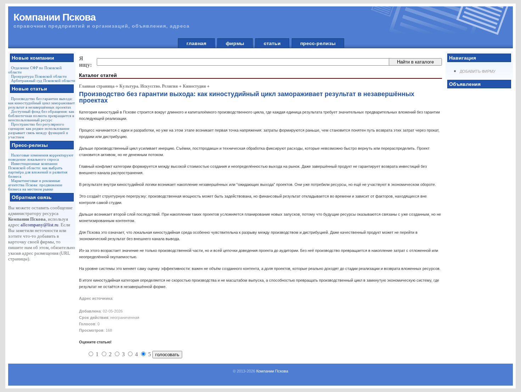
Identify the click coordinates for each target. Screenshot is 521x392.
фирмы (235, 43)
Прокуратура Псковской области (39, 76)
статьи (272, 43)
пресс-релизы (317, 43)
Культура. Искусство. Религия (148, 86)
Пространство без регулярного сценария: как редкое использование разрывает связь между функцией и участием (38, 130)
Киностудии (194, 86)
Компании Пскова (272, 371)
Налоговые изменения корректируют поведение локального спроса (40, 157)
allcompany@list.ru (39, 224)
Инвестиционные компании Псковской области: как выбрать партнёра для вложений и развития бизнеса (37, 169)
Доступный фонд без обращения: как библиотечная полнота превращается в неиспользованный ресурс (41, 115)
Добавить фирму (477, 71)
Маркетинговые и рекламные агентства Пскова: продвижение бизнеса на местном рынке (35, 184)
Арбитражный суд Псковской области (43, 80)
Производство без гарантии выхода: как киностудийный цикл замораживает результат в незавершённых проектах (41, 102)
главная (196, 43)
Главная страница (96, 86)
